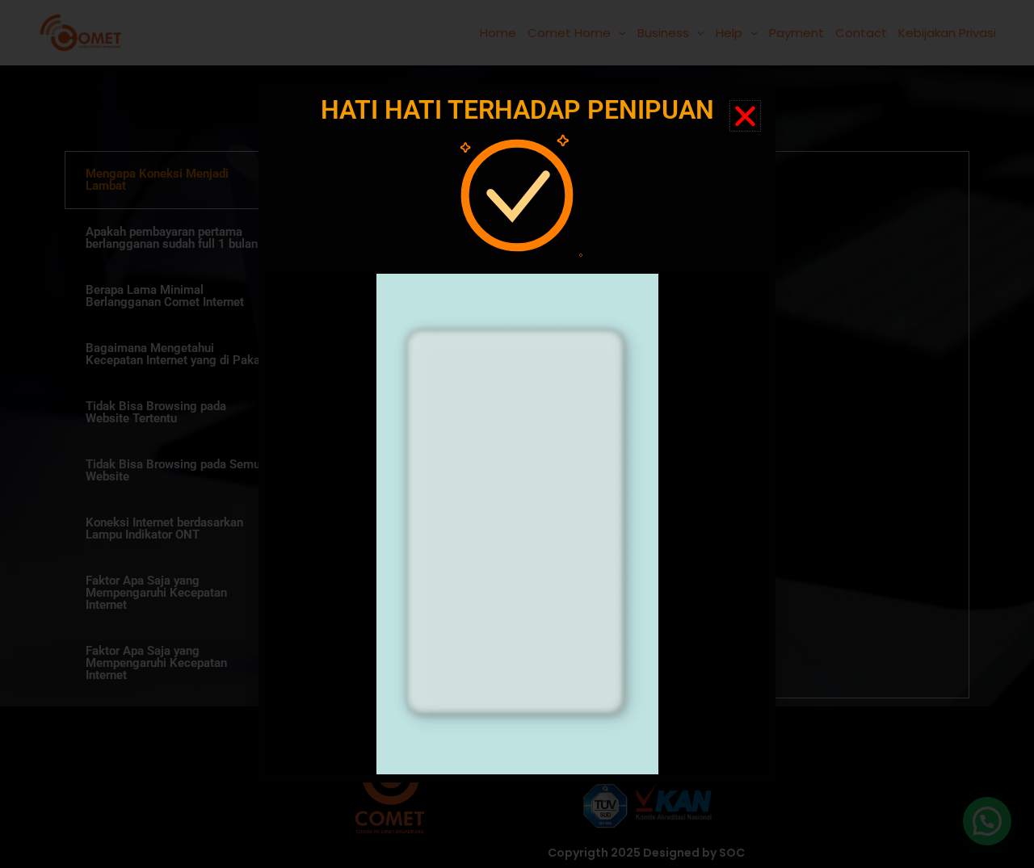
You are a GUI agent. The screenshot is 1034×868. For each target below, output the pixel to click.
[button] (745, 116)
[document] (517, 434)
